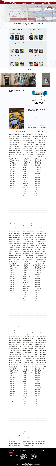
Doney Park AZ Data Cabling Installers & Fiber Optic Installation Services (41, 211)
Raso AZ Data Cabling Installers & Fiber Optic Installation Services (27, 344)
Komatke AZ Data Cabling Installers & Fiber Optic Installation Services (40, 274)
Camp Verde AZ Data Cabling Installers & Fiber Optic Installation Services (28, 167)
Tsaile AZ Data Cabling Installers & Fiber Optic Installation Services (15, 409)
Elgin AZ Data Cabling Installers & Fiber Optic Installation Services (15, 223)
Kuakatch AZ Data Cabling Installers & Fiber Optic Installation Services (15, 276)
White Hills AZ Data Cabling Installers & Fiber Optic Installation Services (28, 423)
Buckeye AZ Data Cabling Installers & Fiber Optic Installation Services (28, 163)
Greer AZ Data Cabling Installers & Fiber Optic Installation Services (15, 249)
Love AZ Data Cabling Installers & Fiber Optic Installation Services (40, 284)
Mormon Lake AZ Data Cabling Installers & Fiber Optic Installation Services (40, 302)
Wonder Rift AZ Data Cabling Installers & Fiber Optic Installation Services (15, 437)
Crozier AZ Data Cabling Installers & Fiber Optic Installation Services (40, 203)
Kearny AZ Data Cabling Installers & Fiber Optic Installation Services (15, 272)
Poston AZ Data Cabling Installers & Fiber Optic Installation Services (15, 338)
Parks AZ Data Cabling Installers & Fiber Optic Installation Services (28, 318)
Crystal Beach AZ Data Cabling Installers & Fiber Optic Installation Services (15, 205)
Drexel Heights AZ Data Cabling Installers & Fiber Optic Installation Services (28, 215)
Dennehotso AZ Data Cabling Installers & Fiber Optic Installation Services (40, 207)
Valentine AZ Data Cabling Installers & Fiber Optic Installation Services (40, 413)
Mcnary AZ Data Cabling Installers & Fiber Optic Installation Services (15, 296)
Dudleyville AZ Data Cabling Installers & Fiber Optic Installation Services (15, 217)
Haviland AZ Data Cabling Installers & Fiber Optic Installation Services (15, 256)
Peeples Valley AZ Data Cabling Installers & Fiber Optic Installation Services (40, 322)
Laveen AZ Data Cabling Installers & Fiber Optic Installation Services (15, 280)
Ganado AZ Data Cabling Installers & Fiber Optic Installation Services (15, 237)
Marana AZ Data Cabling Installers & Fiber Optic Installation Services (40, 290)
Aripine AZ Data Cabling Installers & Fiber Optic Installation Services (40, 142)
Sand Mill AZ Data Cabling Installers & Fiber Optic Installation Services (40, 363)
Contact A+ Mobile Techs (53, 3)
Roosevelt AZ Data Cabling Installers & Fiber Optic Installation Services (40, 352)
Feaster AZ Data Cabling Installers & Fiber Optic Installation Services (15, 225)
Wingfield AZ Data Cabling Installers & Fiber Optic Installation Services (28, 433)
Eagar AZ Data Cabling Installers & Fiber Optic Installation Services (40, 217)
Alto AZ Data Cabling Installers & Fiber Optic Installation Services (27, 140)
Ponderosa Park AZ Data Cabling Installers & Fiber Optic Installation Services (40, 336)
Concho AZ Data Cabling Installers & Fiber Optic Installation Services (40, 193)
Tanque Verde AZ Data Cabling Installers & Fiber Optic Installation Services (40, 397)
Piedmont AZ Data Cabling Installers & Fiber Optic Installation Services (40, 328)
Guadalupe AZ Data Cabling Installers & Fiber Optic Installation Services (15, 252)
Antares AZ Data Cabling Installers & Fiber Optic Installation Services (15, 142)
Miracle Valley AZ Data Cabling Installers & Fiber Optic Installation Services (15, 300)
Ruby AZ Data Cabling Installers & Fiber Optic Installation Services (27, 354)
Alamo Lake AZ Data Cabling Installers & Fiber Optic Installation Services (41, 136)
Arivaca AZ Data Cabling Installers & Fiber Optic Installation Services (15, 144)
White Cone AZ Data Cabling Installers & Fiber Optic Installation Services (15, 423)
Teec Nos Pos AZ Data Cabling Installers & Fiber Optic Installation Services (28, 399)
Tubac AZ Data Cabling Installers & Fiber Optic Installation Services (40, 409)
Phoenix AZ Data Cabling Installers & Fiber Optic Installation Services (28, 326)
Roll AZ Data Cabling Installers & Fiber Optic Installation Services (27, 352)
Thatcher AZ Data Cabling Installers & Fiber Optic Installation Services (28, 401)
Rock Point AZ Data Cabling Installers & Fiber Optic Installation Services (15, 352)
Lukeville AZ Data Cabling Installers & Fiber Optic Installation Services (40, 286)
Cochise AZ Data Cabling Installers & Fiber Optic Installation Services (28, 191)
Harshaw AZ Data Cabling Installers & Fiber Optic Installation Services (40, 254)
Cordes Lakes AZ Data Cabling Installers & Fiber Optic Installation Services (28, 197)
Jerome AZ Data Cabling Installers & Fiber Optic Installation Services (15, 268)
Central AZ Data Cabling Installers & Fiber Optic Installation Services (40, 177)
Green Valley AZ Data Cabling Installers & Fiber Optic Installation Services (28, 247)
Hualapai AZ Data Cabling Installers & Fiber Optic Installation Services (28, 264)
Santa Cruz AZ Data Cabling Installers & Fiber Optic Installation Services (41, 365)
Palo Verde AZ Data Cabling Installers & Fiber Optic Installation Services (15, 316)
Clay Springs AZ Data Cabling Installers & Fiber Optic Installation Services (15, 189)
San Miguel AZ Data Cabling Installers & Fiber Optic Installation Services (28, 361)
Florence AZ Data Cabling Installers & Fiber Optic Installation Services (15, 227)
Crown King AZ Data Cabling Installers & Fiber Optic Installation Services (28, 203)
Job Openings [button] (49, 3)
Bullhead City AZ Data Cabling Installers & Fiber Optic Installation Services (40, 163)
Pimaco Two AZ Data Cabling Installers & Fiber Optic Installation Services (28, 330)
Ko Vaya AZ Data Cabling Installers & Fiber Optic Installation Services (28, 274)
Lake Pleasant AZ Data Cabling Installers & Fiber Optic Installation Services (28, 278)
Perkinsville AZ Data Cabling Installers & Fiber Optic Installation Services (41, 324)
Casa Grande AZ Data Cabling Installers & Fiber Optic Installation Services (40, 171)
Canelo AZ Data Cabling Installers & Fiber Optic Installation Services (15, 169)
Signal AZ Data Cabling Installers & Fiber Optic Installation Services (28, 375)
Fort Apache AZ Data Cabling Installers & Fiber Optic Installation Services (28, 229)
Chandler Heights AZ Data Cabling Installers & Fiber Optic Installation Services (15, 181)
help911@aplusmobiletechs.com (43, 453)
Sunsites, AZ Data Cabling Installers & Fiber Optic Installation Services (28, 393)
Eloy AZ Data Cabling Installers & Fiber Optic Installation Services (27, 223)
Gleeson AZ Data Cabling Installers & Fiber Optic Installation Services (15, 239)
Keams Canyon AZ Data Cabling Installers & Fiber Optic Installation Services (40, 270)
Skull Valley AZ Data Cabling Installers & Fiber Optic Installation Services (40, 377)
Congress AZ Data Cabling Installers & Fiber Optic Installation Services (15, 195)
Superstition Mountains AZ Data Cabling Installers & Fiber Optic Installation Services (28, 395)
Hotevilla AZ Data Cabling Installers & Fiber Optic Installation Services (28, 262)
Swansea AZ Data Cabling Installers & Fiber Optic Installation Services (15, 397)
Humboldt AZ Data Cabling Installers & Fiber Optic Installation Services (40, 264)
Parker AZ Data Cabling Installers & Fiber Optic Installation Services (15, 318)
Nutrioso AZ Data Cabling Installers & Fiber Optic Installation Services (15, 312)
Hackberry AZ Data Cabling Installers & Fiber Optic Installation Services (28, 252)
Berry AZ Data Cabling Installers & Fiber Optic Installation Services (40, 153)
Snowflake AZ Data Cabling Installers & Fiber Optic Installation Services (15, 379)
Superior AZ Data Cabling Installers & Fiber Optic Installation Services (15, 395)
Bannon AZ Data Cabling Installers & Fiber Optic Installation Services (15, 151)
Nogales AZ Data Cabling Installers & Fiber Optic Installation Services (15, 310)
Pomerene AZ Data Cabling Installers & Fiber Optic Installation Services (28, 336)
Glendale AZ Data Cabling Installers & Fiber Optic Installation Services (28, 239)
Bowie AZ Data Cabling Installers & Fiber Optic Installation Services (40, 161)
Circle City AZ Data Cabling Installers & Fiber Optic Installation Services (15, 187)
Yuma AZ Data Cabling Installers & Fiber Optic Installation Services (15, 445)
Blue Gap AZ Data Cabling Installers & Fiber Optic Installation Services (28, 159)
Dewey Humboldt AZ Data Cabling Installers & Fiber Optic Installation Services (15, 211)
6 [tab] (29, 20)
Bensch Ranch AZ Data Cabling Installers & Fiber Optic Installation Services (15, 153)
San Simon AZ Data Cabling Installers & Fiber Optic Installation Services (15, 363)
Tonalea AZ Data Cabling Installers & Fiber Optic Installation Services (28, 403)
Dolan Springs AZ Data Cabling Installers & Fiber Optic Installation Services (28, 211)
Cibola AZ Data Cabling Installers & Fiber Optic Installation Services (40, 185)
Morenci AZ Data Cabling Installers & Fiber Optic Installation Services (28, 302)
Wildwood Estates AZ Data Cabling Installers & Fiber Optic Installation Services (28, 427)
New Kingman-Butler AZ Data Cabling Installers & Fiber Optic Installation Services (15, 308)
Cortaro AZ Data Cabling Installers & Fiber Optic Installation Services (28, 199)
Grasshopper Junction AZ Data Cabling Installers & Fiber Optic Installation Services (28, 245)
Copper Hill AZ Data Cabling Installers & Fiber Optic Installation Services (15, 197)
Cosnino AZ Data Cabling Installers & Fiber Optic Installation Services (40, 199)
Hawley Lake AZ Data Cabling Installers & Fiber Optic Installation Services (28, 256)
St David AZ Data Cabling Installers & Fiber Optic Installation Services (15, 383)
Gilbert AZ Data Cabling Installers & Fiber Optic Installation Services (40, 237)
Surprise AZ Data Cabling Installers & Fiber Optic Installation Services (40, 395)
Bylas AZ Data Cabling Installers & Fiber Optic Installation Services (28, 165)
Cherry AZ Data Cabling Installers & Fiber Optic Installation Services (40, 181)
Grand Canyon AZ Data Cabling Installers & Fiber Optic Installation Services (28, 243)
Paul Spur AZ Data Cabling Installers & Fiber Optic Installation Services (15, 320)
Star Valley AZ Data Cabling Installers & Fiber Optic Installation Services (15, 387)
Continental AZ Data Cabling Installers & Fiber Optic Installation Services (28, 195)
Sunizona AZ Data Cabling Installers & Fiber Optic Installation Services (15, 393)
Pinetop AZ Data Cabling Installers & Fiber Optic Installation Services (40, 332)
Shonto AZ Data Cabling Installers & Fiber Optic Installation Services (15, 373)
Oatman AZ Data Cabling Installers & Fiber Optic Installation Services (28, 312)
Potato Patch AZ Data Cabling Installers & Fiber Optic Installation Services (28, 338)
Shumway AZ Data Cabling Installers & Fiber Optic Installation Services (40, 373)
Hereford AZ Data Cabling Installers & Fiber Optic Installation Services (40, 258)
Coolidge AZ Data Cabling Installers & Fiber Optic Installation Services (40, 195)
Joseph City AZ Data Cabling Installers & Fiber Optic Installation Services (40, 268)
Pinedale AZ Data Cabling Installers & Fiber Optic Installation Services (28, 332)
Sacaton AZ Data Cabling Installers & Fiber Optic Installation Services (15, 357)
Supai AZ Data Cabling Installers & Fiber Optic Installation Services (40, 393)
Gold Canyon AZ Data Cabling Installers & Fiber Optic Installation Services (15, 241)
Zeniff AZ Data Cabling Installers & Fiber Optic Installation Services (28, 445)
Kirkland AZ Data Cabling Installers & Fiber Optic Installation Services (15, 274)
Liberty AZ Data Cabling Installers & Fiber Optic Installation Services (15, 282)
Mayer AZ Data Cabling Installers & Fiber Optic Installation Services (15, 294)
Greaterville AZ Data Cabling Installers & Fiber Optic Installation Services (15, 247)
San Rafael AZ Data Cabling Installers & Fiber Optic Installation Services (40, 361)
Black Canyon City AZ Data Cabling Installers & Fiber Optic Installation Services (28, 157)
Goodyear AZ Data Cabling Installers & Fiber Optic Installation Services (15, 243)
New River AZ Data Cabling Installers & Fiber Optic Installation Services (28, 308)
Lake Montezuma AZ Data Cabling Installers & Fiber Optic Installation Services (15, 278)
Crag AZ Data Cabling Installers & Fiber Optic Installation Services (40, 201)
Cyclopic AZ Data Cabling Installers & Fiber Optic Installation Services (40, 205)
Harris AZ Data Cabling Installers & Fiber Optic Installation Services (28, 254)
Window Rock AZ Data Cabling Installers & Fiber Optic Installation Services (40, 431)
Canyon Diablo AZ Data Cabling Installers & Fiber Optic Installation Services (15, 171)
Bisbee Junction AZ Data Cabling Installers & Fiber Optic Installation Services (40, 155)
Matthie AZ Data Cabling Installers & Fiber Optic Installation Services (40, 292)
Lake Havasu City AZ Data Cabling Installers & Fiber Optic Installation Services (41, 276)
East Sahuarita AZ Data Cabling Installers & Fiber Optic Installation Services (28, 219)
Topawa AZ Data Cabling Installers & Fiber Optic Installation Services (28, 405)
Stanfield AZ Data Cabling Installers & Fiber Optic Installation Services (40, 385)
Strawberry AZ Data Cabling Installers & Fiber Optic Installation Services (15, 389)
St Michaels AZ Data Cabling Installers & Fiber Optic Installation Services (28, 385)
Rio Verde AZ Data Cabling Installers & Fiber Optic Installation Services (15, 350)
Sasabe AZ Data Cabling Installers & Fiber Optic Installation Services (28, 367)
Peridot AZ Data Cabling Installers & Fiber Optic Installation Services (28, 324)
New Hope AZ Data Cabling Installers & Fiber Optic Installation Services (40, 306)
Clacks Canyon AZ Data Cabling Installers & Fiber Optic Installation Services (28, 187)
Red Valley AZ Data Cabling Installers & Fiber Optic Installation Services (28, 346)
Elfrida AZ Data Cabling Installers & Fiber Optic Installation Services (40, 221)
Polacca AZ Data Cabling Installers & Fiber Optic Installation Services (15, 336)
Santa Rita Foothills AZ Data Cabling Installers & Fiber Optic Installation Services (15, 367)
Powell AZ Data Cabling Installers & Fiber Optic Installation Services (40, 338)
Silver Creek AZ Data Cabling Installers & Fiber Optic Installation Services (41, 375)
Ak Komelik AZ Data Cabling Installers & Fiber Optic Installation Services (28, 136)
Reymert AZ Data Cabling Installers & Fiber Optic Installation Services (40, 346)
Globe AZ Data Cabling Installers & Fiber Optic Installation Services (40, 239)
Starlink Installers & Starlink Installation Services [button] (33, 3)
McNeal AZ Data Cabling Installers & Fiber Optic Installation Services (28, 296)
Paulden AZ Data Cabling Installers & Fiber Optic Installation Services (28, 320)
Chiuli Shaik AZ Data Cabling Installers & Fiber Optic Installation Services (41, 183)
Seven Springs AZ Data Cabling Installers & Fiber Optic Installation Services (28, 371)
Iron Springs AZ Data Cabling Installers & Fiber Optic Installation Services (40, 266)
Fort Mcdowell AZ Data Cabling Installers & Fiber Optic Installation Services (28, 231)
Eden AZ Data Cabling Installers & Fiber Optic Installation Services (40, 219)
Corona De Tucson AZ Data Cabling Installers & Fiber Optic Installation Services (15, 199)
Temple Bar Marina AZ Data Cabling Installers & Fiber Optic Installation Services (15, 401)
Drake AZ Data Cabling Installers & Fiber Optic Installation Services (15, 215)
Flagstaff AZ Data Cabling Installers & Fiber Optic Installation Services (40, 225)
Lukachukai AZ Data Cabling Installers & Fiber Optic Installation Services (15, 286)
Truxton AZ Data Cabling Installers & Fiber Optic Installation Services (40, 407)
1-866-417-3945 (41, 452)
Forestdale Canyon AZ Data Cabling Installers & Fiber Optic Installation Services (15, 229)
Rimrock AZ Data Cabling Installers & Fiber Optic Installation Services (28, 348)
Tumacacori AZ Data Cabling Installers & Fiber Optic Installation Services (28, 411)
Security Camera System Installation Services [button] (23, 3)
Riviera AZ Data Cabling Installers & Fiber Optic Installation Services (28, 350)
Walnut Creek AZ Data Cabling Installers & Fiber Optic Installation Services (28, 419)
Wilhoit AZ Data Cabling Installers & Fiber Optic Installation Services (40, 427)
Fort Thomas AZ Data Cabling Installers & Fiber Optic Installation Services (15, 233)
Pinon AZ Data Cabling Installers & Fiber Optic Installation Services (28, 334)
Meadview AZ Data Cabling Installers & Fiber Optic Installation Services (40, 296)
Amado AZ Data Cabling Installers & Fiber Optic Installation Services (40, 140)
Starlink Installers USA (33, 457)
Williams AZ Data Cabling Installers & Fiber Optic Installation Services (28, 429)
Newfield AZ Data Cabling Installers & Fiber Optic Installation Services (40, 308)
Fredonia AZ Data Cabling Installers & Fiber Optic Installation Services (40, 235)
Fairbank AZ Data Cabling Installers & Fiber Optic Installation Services (40, 223)
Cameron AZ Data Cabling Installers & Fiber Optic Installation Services (40, 165)
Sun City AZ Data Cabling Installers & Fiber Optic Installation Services (40, 389)
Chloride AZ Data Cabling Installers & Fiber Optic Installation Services (15, 185)
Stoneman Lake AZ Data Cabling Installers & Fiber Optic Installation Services (40, 387)
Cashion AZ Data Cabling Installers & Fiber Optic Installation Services (40, 173)
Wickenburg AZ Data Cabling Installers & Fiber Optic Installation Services (41, 425)
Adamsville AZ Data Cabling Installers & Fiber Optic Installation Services (15, 134)
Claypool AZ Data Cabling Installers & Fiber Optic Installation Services (28, 189)
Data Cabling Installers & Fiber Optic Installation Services (13, 3)
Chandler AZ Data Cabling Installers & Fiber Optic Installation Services (40, 179)
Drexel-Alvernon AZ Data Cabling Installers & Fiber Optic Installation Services (40, 215)
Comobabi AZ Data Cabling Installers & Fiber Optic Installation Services (28, 193)
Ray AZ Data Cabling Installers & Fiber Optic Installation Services (40, 344)
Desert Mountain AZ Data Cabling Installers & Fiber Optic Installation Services (28, 209)
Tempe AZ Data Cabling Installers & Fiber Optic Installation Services (40, 399)
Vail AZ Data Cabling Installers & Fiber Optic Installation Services (14, 413)
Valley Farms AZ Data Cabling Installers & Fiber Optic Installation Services (15, 415)
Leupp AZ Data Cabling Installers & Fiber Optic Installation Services (40, 280)
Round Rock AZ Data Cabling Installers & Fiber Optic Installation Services (15, 354)
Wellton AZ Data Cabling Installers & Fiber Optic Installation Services (40, 419)
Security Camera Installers (34, 456)
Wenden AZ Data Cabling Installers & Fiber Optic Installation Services (15, 421)
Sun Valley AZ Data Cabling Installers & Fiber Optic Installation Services (40, 391)
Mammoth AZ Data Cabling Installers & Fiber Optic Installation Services (15, 290)
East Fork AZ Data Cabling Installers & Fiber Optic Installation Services (15, 219)
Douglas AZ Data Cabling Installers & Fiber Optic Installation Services (28, 213)
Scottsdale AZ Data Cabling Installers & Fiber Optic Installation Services (40, 367)
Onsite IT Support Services (5, 3)
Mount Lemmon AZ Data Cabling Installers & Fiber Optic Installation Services (28, 304)
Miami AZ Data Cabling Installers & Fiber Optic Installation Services (40, 298)
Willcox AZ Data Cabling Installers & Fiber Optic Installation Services (15, 429)
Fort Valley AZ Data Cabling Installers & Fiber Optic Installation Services (28, 233)
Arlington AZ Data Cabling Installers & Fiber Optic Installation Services (15, 146)
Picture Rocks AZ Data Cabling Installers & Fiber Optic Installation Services (28, 328)
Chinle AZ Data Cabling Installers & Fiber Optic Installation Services (15, 183)
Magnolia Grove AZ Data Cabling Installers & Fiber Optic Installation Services (40, 288)
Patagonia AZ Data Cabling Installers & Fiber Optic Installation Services (40, 318)
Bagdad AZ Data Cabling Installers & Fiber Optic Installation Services (40, 149)
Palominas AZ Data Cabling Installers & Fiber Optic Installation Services (28, 316)
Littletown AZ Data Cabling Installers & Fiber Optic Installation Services (15, 284)
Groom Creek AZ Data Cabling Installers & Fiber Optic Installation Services (40, 249)
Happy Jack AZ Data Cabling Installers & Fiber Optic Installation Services (15, 254)
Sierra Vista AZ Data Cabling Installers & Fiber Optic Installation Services (15, 375)
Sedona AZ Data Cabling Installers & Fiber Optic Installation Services (28, 369)
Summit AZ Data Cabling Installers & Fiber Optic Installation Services (28, 389)
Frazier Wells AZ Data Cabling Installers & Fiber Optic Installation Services (28, 235)
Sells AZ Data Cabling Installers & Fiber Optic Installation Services (15, 371)
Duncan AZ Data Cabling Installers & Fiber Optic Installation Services (28, 217)
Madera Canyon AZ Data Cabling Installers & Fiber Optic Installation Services (28, 288)
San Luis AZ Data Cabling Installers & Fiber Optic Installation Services (40, 359)
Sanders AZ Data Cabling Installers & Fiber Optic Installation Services (15, 365)
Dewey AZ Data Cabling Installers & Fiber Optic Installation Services (40, 209)
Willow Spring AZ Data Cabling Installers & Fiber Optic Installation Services (28, 431)
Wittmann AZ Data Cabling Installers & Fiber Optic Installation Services (40, 435)
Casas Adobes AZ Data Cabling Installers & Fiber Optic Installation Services (15, 173)
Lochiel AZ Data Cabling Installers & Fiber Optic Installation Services (28, 284)
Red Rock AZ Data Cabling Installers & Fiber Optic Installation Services (15, 346)
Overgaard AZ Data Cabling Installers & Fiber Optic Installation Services (28, 314)
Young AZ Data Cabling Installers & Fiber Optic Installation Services (40, 441)
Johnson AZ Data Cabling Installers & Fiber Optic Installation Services (28, 268)
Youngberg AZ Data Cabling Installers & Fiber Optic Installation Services (15, 443)
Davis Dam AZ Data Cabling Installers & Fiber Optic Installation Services (28, 207)
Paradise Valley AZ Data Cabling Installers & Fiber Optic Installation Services (40, 316)
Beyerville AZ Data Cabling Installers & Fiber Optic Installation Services (15, 155)
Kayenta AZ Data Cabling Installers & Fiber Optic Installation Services (28, 270)
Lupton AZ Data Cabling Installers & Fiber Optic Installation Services (15, 288)
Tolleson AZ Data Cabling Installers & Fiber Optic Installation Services (40, 401)
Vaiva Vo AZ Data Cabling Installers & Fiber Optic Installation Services (28, 413)
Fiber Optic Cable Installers (34, 455)
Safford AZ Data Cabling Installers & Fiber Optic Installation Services (28, 357)
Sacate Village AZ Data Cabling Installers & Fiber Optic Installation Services (40, 354)
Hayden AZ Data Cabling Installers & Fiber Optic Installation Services (40, 256)
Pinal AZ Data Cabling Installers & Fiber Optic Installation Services (40, 330)
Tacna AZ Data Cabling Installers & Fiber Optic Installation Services (28, 397)
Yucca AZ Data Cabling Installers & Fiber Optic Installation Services (40, 443)
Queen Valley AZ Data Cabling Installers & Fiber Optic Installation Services (40, 342)
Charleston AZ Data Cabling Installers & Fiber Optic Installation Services (28, 181)
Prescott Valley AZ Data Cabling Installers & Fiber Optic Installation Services (28, 340)
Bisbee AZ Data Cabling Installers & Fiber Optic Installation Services (28, 155)
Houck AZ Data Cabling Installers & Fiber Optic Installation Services (40, 262)
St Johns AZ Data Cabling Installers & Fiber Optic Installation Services (40, 383)
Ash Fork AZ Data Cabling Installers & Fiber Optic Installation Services (40, 146)
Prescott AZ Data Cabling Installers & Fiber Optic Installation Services (15, 340)
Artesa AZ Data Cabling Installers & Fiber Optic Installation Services (28, 146)
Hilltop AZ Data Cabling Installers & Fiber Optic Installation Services (28, 260)
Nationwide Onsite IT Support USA (24, 452)
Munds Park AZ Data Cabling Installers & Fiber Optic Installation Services (41, 304)
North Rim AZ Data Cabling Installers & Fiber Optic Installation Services (28, 310)
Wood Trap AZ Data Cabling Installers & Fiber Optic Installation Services (28, 437)
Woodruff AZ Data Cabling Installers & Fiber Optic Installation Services (40, 437)
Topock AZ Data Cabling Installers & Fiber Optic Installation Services (40, 405)
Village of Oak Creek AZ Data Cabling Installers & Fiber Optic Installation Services (15, 417)
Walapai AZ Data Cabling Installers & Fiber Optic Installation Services (40, 417)
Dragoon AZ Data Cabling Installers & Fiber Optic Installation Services (40, 213)
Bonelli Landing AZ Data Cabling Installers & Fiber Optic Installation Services (40, 159)
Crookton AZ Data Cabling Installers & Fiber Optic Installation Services (15, 203)
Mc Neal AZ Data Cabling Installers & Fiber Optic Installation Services (28, 294)
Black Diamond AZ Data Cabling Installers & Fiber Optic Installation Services (40, 157)
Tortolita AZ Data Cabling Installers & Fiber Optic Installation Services (28, 407)
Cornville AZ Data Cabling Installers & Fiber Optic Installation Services (40, 197)
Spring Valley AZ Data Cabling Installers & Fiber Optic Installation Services (28, 381)
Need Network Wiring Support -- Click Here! (17, 18)
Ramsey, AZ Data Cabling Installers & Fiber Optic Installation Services (15, 344)
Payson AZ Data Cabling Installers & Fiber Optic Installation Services (40, 320)
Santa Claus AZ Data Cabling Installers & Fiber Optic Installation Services (28, 365)
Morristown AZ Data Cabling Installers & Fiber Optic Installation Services (15, 304)
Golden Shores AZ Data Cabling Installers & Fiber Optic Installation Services (28, 241)
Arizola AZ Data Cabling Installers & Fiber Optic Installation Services (28, 144)
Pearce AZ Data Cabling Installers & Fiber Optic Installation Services (28, 322)
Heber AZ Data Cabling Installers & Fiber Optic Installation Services (15, 258)
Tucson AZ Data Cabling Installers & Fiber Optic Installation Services (15, 411)
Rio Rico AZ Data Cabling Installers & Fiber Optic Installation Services (40, 348)
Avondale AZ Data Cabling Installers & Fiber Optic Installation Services (28, 149)
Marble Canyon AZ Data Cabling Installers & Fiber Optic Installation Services (15, 292)
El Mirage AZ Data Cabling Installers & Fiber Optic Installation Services (28, 221)
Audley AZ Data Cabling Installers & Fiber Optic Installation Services (15, 149)
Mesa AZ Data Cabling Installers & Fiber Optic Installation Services (15, 298)
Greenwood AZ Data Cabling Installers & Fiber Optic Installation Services (41, 247)
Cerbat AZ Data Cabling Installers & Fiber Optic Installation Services (15, 179)
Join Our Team (32, 458)
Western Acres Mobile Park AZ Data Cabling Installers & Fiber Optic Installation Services (27, 421)
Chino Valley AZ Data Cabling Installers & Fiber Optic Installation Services (28, 183)
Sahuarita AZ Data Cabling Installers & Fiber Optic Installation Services (40, 357)
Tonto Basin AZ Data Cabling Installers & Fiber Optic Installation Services (15, 405)
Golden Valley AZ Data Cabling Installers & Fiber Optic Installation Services (40, 241)
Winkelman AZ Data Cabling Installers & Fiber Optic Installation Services (40, 433)
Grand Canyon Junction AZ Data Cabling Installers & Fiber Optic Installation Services (40, 243)
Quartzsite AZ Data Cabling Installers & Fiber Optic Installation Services (15, 342)
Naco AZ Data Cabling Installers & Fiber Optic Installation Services (15, 306)
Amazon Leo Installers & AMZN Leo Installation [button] (43, 3)
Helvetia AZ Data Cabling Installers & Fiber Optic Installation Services (28, 258)
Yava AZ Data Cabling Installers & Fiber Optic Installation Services (15, 441)
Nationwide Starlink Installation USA (24, 456)
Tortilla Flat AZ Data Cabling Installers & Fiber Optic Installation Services (15, 407)
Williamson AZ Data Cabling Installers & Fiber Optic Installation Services (40, 429)
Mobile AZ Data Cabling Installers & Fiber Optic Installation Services (28, 300)
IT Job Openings (22, 458)
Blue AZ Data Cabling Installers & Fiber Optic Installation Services (15, 159)
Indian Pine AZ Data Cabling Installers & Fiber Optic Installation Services (15, 266)
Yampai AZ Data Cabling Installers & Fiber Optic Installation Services (28, 439)
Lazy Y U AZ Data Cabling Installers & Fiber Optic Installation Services (28, 280)
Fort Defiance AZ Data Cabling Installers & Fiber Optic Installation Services (40, 229)
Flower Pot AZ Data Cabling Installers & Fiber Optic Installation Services (28, 227)
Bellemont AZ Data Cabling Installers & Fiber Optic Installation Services (40, 151)
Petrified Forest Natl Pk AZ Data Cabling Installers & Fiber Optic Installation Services (15, 326)
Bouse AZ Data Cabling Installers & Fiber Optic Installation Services (28, 161)
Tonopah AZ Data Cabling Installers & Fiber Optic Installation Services (40, 403)
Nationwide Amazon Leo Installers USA (24, 457)
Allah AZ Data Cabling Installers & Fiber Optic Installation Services (27, 138)
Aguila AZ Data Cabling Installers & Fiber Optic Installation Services (28, 134)
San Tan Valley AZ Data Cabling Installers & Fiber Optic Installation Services (28, 363)
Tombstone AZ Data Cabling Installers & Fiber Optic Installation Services (15, 403)
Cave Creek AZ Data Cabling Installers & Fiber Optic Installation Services (15, 177)
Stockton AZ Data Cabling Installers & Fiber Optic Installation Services (28, 387)
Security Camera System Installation (24, 455)
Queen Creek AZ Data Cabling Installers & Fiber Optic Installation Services (28, 342)
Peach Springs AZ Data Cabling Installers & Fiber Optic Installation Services (15, 322)
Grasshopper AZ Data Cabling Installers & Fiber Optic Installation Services (15, 245)
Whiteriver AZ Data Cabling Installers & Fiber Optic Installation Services (15, 425)
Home (1, 2)
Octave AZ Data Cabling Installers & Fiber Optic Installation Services (40, 312)
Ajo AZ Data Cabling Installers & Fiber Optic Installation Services (40, 134)
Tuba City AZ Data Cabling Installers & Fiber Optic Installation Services (28, 409)
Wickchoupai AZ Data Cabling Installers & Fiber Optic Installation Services (28, 425)
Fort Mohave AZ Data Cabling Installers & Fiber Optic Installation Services (40, 231)
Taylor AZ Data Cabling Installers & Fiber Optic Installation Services (15, 399)
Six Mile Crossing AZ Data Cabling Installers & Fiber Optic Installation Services (15, 377)
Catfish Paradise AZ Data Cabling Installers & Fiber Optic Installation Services (40, 175)
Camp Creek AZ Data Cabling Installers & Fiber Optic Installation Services (15, 167)
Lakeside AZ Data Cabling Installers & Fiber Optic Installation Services (40, 278)
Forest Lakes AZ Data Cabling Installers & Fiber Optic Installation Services (40, 227)
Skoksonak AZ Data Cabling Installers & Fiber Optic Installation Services (28, 377)
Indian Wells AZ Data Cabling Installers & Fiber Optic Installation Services (28, 266)
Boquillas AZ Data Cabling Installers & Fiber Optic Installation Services (15, 161)
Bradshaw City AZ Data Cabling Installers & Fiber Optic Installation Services (15, 163)
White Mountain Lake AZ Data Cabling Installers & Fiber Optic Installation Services (40, 423)
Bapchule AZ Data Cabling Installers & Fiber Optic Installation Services (28, 151)
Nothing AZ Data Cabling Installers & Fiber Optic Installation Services (40, 310)
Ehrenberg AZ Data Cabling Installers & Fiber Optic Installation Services (15, 221)
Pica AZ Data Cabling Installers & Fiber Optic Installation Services (40, 326)
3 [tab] (27, 20)
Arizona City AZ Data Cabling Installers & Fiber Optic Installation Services (40, 144)
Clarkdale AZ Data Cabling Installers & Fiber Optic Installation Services (40, 187)
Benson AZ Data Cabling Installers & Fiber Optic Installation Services (28, 153)
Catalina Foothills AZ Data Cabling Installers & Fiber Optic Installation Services (28, 175)
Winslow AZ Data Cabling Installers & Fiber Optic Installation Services (28, 435)
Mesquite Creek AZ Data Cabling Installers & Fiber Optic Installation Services (28, 298)
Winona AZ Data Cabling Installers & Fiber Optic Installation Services (15, 435)
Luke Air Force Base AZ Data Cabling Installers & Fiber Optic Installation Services (28, 286)
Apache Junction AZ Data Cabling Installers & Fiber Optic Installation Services (28, 142)
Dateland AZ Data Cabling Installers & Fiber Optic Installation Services (15, 207)
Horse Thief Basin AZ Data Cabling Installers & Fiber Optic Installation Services (15, 262)
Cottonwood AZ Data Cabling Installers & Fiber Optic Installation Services (15, 201)
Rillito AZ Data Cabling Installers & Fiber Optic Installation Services (15, 348)
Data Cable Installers (33, 454)
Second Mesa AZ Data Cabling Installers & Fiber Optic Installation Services (15, 369)
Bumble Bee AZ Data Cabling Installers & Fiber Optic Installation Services (15, 165)
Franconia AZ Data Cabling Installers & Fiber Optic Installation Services (15, 235)
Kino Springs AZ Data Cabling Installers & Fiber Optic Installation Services (40, 272)
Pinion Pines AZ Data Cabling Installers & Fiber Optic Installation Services (15, 334)
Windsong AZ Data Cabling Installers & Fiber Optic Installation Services (15, 433)
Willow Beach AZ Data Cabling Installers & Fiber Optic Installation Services (15, 431)
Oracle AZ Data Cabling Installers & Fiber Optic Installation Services (15, 314)
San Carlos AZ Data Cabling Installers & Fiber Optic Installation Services (28, 359)
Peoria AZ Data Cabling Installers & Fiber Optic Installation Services (15, 324)
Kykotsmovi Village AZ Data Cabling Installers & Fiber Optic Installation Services (28, 276)
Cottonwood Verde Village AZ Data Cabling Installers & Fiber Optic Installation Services (27, 201)
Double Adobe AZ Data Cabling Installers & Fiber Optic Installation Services (15, 213)
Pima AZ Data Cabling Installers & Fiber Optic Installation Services (15, 330)
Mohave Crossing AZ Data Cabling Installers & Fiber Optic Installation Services (40, 300)
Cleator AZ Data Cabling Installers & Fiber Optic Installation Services (40, 189)
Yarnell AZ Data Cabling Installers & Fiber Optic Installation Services (40, 439)
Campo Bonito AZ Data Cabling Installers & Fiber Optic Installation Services (40, 167)
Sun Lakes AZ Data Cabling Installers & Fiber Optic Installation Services (28, 391)
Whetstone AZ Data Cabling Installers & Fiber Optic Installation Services (40, 421)
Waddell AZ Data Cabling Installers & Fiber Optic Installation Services (28, 417)
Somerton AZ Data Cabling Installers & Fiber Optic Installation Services (40, 379)
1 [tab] (26, 20)
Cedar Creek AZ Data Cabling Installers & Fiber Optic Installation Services (28, 177)
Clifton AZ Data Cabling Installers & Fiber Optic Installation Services (15, 191)
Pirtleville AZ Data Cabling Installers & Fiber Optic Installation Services (40, 334)
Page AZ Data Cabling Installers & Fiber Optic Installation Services (40, 314)
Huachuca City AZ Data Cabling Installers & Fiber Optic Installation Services (15, 264)
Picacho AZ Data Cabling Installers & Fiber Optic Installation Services (15, 328)
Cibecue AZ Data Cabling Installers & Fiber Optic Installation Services (28, 185)
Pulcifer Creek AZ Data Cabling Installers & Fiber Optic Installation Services (40, 340)
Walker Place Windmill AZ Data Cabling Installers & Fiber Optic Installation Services (15, 419)
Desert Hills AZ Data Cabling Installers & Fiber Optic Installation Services (15, 209)
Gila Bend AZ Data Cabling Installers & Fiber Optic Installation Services (28, 237)
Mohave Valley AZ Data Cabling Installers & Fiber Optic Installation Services (15, 302)
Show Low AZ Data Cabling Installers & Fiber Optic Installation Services (28, 373)
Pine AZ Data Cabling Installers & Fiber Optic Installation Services (15, 332)
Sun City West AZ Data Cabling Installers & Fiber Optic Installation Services (15, 391)
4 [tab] (28, 20)
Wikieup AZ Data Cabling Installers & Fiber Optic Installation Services (15, 427)
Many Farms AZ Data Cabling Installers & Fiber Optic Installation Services (28, 290)
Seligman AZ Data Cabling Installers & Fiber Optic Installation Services (40, 369)
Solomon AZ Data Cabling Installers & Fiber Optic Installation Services (28, 379)
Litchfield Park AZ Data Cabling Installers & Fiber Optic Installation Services (28, 282)
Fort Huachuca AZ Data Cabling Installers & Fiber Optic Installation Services (15, 231)
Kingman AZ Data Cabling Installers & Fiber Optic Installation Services (28, 272)
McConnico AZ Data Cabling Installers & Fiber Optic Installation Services (40, 294)
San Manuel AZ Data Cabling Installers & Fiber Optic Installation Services (15, 361)
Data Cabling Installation (23, 453)
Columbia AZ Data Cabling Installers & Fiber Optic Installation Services (15, 193)
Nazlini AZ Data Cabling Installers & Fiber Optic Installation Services (28, 306)
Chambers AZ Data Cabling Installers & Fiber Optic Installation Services (28, 179)
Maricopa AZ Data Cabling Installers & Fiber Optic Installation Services (28, 292)
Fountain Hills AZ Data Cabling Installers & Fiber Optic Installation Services (40, 233)
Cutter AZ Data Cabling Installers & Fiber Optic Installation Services (28, 205)
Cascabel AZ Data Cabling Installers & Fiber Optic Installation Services (28, 173)
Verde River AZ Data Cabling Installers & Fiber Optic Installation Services (28, 415)
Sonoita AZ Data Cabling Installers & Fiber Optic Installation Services (15, 381)
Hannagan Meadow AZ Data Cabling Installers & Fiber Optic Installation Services (40, 252)
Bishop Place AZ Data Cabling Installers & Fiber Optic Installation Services (15, 157)
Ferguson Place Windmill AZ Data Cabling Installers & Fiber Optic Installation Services (28, 225)
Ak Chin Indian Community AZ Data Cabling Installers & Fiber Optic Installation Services (15, 136)
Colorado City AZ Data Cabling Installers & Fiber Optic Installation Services (40, 191)
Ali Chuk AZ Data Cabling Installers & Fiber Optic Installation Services (15, 138)
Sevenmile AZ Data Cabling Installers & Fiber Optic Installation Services (40, 371)
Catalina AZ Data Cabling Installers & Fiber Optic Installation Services (15, 175)
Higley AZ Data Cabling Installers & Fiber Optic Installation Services (15, 260)
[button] (7, 80)
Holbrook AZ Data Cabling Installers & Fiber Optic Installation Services (40, 260)
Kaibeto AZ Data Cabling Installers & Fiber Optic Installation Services (15, 270)
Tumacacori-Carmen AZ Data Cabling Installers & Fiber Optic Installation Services (40, 411)
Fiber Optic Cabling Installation (23, 454)
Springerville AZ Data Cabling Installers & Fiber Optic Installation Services (40, 381)
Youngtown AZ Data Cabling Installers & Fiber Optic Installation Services (28, 443)
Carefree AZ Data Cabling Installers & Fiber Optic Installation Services (28, 171)
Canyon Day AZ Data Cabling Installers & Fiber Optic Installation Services (40, 169)
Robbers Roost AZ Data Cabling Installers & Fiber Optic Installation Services (40, 350)
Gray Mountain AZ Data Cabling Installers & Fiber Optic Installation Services (40, 245)
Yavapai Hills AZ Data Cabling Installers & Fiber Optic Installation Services (28, 441)
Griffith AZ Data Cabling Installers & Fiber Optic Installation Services (28, 249)
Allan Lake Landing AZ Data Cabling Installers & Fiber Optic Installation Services (40, 138)
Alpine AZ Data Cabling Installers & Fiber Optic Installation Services (15, 140)
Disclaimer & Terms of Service (28, 463)
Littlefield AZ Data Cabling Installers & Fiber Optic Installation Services (40, 282)
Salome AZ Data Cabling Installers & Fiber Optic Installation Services (15, 359)
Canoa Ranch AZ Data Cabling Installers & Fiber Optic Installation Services (28, 169)
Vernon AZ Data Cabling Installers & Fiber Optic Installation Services (40, 415)
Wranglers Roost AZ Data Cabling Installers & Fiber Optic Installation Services (15, 439)
